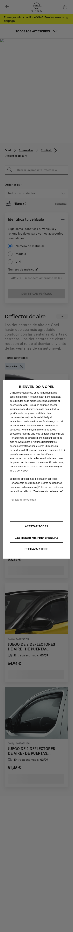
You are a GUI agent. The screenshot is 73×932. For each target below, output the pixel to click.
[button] (36, 538)
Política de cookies (49, 487)
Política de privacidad (23, 499)
